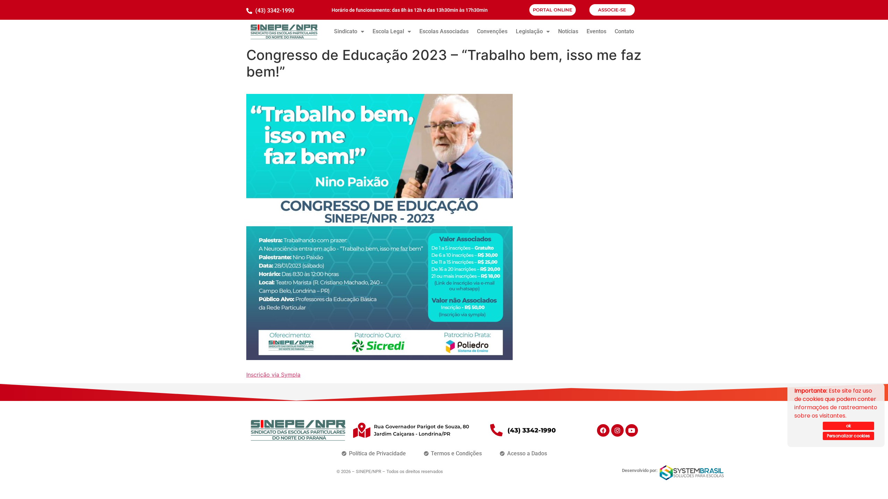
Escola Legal (388, 31)
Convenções (492, 31)
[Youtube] (631, 430)
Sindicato (345, 31)
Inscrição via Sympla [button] (273, 374)
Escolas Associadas (444, 31)
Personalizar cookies (848, 436)
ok (848, 426)
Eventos (596, 31)
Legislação (529, 31)
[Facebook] (603, 430)
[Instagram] (617, 430)
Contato (624, 31)
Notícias (568, 31)
